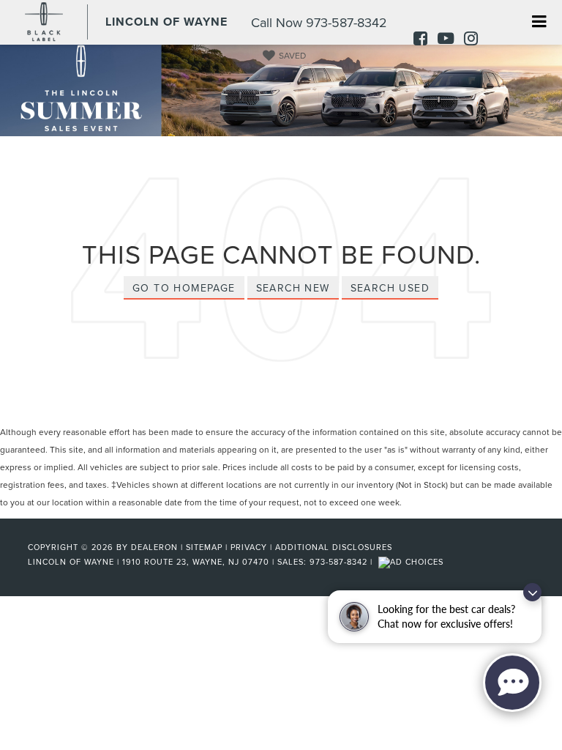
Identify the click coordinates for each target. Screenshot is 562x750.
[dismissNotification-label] (532, 592)
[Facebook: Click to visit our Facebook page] (416, 39)
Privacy (249, 547)
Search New (293, 288)
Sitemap (204, 547)
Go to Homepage (184, 288)
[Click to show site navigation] (539, 22)
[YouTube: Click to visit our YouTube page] (442, 39)
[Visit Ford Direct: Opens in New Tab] (412, 562)
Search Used (390, 288)
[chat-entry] (512, 682)
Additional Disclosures (333, 547)
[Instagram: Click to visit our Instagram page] (467, 39)
